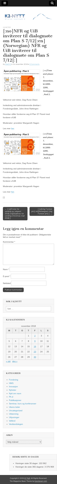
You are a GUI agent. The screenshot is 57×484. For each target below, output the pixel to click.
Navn (6, 269)
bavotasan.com (41, 481)
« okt (8, 361)
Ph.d (11, 397)
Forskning (13, 380)
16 (35, 346)
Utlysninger (14, 417)
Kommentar (9, 242)
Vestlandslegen (16, 424)
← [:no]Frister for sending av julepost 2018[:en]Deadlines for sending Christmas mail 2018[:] (15, 213)
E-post (6, 276)
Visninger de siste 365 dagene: (30, 467)
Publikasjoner (15, 400)
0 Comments (34, 64)
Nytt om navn (15, 393)
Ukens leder (14, 407)
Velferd (12, 421)
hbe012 (8, 64)
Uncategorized (15, 410)
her (12, 128)
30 (35, 357)
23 (35, 351)
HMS (11, 383)
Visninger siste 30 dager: (27, 463)
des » (14, 361)
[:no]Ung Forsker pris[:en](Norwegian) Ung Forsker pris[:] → (41, 211)
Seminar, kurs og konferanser (22, 403)
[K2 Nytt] (28, 14)
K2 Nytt (27, 478)
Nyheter (7, 27)
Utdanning (13, 414)
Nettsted (7, 283)
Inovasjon (13, 386)
